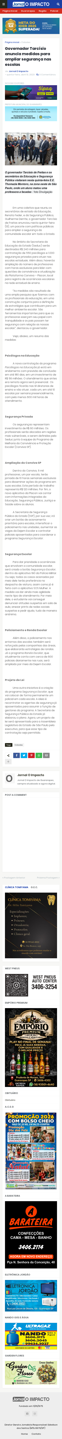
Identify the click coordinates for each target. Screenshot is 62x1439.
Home (24, 1433)
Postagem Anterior (14, 877)
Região (42, 11)
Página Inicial (9, 11)
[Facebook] (16, 755)
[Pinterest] (31, 755)
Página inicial (12, 42)
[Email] (46, 755)
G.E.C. (34, 887)
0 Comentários (47, 74)
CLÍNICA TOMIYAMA (16, 887)
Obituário (10, 1100)
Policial (54, 11)
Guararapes (28, 11)
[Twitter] (24, 755)
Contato (36, 1433)
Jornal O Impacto (30, 775)
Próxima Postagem (47, 877)
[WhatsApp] (39, 755)
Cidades (25, 42)
